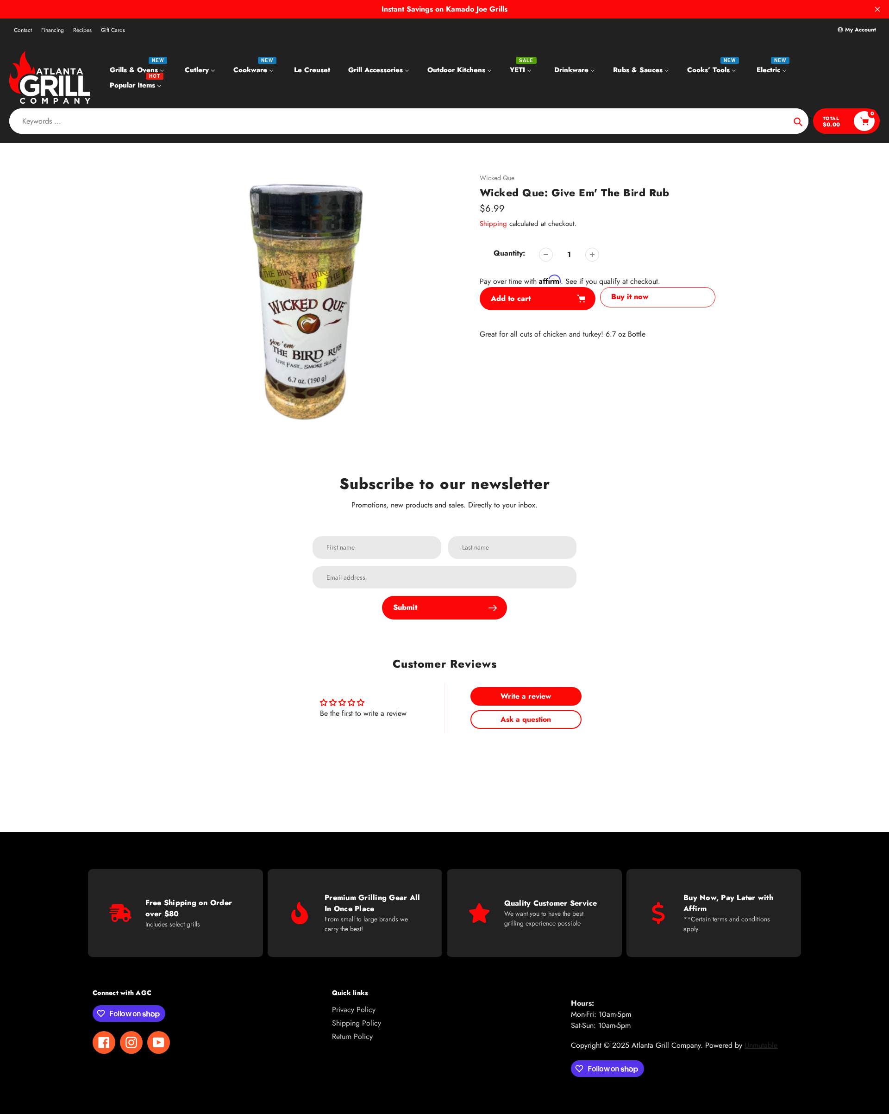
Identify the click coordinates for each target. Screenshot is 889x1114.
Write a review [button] (526, 696)
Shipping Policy (356, 1023)
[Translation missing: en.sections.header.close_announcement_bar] (877, 9)
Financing (52, 30)
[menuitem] (138, 69)
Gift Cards (113, 30)
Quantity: (509, 253)
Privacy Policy (354, 1009)
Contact (23, 30)
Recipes (82, 30)
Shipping (493, 224)
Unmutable (761, 1045)
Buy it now (630, 296)
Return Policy (352, 1036)
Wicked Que (497, 177)
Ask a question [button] (526, 719)
